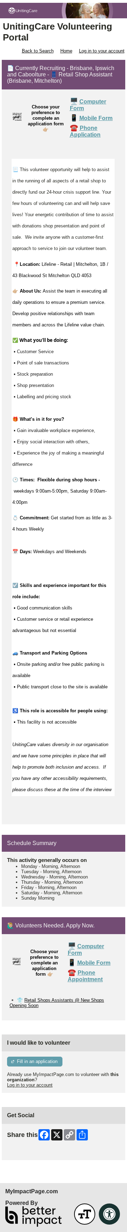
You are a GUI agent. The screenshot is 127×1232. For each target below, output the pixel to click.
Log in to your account (102, 51)
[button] (84, 1214)
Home (66, 51)
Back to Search (38, 51)
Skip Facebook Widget (30, 1152)
